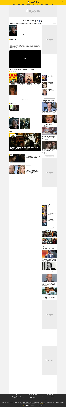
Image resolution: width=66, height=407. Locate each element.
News (14, 4)
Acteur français (18, 18)
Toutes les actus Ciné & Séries (49, 156)
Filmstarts (43, 396)
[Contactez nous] (22, 397)
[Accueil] (33, 2)
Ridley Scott (49, 212)
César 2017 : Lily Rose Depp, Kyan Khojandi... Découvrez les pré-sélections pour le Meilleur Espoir (33, 168)
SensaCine (51, 396)
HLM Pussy (13, 83)
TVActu (33, 4)
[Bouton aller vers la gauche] (54, 23)
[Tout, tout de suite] (37, 78)
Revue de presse (43, 402)
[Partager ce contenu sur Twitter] (41, 21)
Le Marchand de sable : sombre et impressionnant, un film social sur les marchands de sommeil (33, 156)
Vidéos (38, 4)
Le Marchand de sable (21, 83)
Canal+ (51, 4)
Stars (12, 18)
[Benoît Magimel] (44, 92)
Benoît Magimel (50, 89)
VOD (42, 4)
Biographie (13, 39)
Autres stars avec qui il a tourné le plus (49, 97)
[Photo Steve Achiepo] (14, 123)
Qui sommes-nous (7, 402)
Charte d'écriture (48, 402)
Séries (23, 4)
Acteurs (15, 18)
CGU (18, 402)
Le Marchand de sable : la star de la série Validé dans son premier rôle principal (24, 148)
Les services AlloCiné (54, 402)
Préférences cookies (30, 402)
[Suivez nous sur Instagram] (17, 397)
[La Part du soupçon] (29, 78)
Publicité (15, 402)
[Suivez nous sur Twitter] (14, 397)
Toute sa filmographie (25, 99)
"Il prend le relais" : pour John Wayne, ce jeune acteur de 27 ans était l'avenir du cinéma (49, 271)
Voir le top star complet (49, 227)
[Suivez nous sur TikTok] (20, 397)
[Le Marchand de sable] (21, 78)
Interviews (13, 103)
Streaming (28, 4)
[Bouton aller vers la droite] (55, 23)
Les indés (46, 4)
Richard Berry (50, 75)
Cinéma (18, 4)
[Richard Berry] (44, 78)
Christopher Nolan (50, 219)
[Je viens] (13, 90)
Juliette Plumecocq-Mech (51, 205)
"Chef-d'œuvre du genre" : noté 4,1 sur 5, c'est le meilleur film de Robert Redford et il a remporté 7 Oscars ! (49, 125)
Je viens (13, 95)
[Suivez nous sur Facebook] (12, 397)
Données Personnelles (37, 402)
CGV (20, 402)
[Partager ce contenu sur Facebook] (39, 21)
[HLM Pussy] (13, 78)
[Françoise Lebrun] (44, 85)
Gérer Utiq (59, 402)
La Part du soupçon (29, 83)
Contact (3, 402)
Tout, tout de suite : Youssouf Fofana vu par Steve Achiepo (14, 111)
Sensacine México (48, 399)
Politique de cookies (24, 402)
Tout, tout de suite (37, 83)
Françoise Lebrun (50, 82)
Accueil (10, 18)
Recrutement (12, 402)
